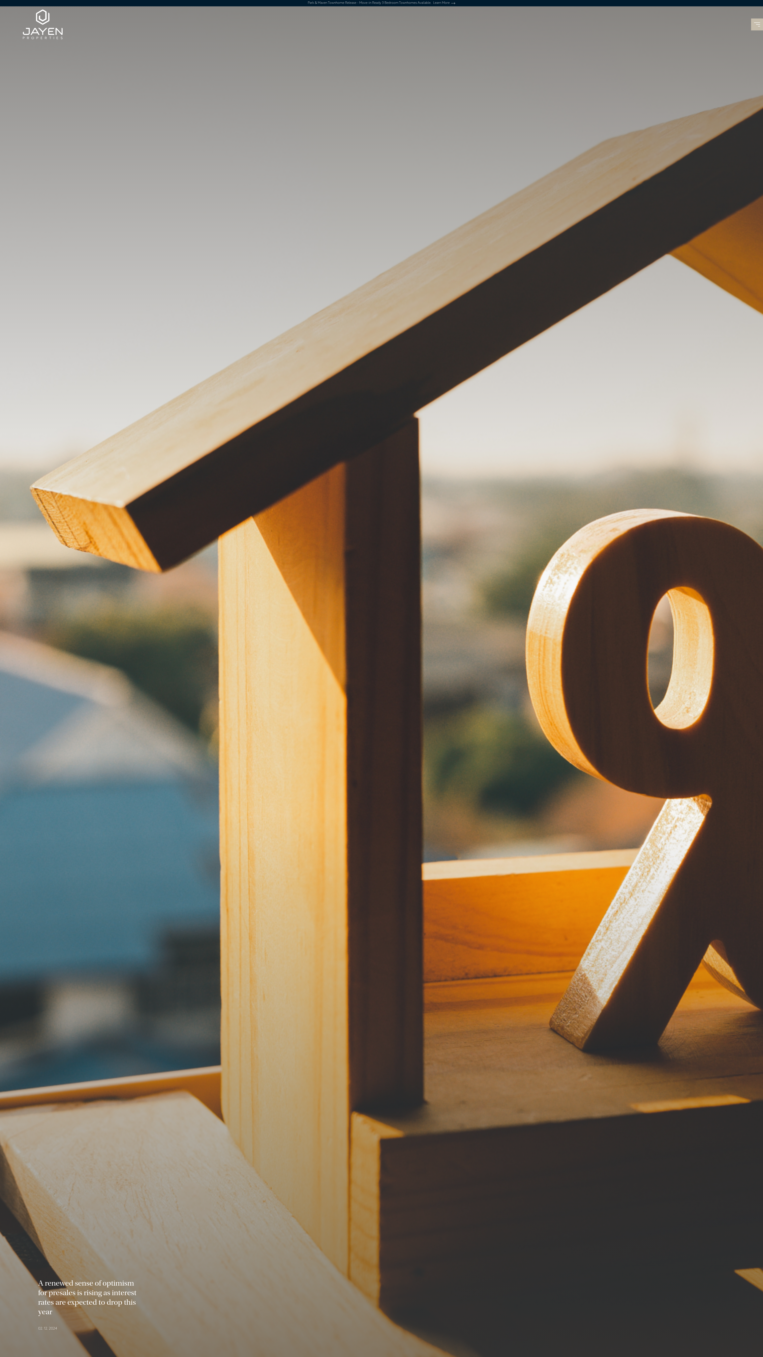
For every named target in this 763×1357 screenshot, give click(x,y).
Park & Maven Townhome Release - (379, 3)
